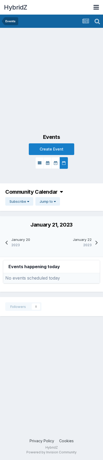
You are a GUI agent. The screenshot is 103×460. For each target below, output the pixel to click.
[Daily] (64, 163)
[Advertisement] (51, 82)
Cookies (66, 441)
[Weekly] (56, 163)
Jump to (47, 201)
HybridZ (15, 7)
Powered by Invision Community (51, 452)
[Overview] (39, 163)
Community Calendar (32, 192)
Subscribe (18, 201)
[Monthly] (48, 163)
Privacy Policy (42, 441)
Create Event (51, 149)
